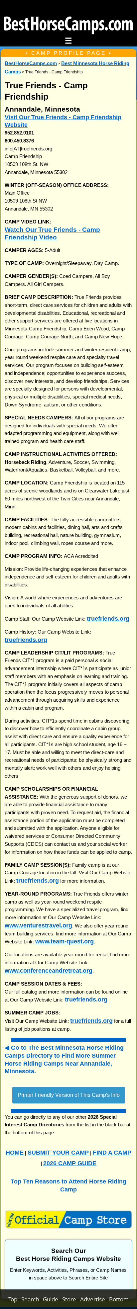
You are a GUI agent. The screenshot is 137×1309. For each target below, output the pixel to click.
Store (71, 1299)
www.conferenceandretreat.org (48, 970)
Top (14, 1299)
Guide (52, 1299)
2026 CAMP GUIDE (69, 1163)
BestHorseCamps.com (31, 63)
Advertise (94, 1299)
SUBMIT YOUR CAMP (58, 1152)
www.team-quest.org (64, 941)
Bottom (119, 1299)
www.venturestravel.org (38, 925)
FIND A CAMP (112, 1152)
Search (32, 1299)
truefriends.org (108, 618)
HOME (15, 1152)
